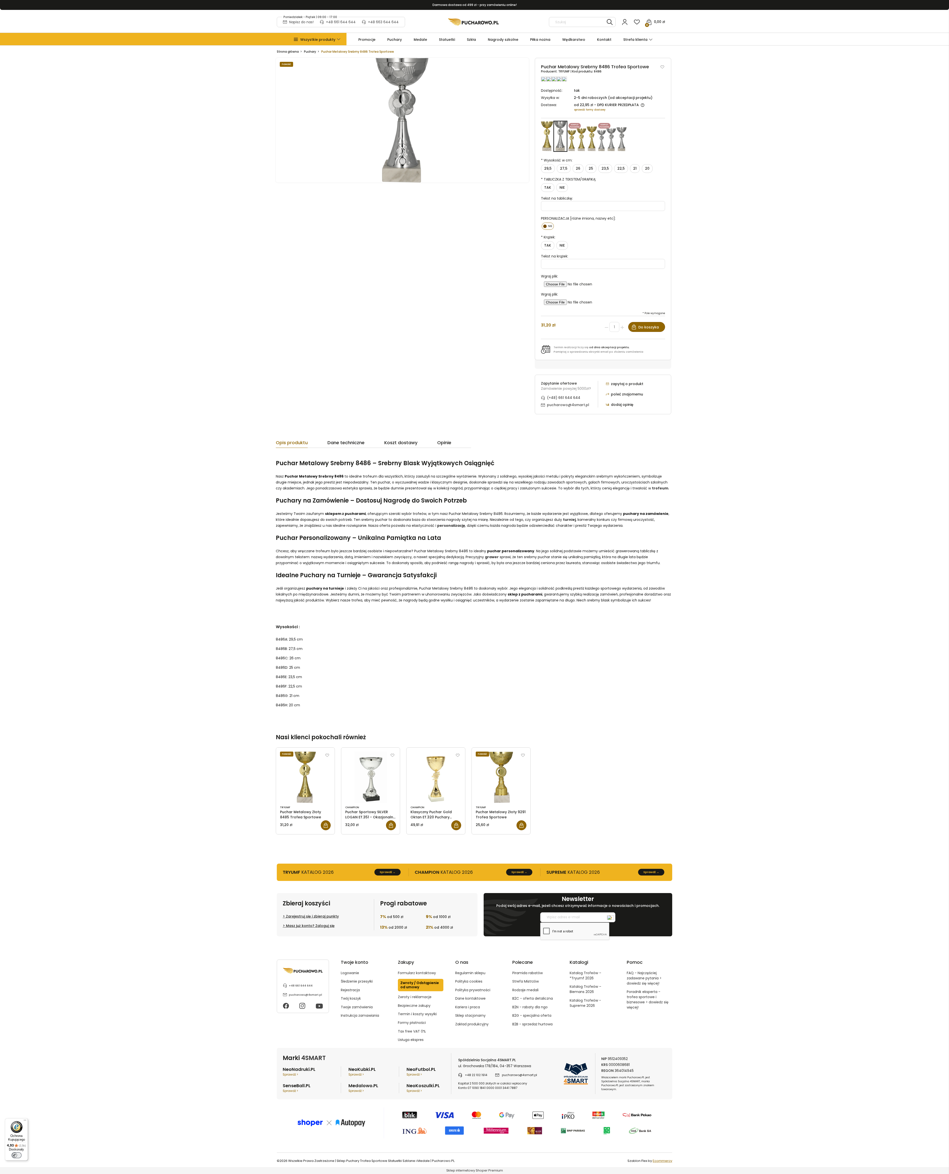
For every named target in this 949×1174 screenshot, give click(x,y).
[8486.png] (402, 120)
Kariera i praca (467, 1007)
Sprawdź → (387, 872)
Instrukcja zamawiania (360, 1015)
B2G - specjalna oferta (531, 1015)
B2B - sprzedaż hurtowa (532, 1024)
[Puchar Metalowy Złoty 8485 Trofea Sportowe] (547, 136)
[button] (317, 39)
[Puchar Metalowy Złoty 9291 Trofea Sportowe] (501, 777)
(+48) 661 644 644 (563, 397)
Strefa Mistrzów (525, 981)
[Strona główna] (473, 22)
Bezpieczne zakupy (414, 1005)
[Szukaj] (609, 22)
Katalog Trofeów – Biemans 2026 (585, 989)
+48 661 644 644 (341, 22)
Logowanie (350, 972)
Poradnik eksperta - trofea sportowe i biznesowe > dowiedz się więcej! (648, 999)
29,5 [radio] (548, 168)
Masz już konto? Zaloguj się (310, 925)
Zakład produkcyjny (472, 1024)
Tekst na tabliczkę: (557, 198)
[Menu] (25, 1121)
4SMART (313, 1058)
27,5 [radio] (563, 168)
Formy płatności (412, 1022)
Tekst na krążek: (554, 256)
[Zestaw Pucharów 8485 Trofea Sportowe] (582, 136)
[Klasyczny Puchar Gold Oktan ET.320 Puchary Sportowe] (435, 777)
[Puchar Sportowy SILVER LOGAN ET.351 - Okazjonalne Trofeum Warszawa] (370, 777)
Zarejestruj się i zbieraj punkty (312, 916)
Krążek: (548, 237)
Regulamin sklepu (470, 972)
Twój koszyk (351, 998)
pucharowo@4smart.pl (568, 404)
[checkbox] (548, 226)
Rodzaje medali (525, 990)
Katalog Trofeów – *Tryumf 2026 (585, 975)
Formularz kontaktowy (417, 972)
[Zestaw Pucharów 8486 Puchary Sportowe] (612, 136)
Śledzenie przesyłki (357, 981)
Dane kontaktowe (470, 998)
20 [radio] (647, 168)
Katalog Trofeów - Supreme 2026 (585, 1003)
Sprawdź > (290, 1074)
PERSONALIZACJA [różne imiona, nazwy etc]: (578, 218)
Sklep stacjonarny (470, 1015)
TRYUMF (564, 71)
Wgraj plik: (549, 276)
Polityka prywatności (472, 990)
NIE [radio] (562, 187)
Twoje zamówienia (357, 1007)
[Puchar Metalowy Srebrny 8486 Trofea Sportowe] (560, 136)
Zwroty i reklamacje (414, 996)
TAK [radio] (547, 187)
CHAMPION (352, 807)
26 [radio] (578, 168)
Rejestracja (350, 990)
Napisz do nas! (301, 22)
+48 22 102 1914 (476, 1075)
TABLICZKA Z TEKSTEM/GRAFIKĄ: (568, 179)
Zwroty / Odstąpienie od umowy (419, 985)
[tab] (301, 444)
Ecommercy (662, 1160)
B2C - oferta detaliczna (532, 998)
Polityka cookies (468, 981)
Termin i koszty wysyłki (417, 1014)
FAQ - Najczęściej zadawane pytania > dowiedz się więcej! (644, 978)
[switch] (17, 1155)
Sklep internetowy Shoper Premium (474, 1170)
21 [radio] (635, 168)
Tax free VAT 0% (412, 1031)
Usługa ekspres (411, 1039)
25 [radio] (591, 168)
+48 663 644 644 (383, 22)
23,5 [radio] (605, 168)
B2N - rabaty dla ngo (530, 1007)
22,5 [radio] (621, 168)
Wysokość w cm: (556, 160)
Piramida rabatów (527, 972)
